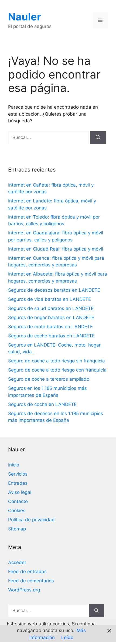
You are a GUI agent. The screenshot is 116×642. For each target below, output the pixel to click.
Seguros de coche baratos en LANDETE (51, 335)
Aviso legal (19, 492)
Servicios (18, 474)
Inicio (13, 465)
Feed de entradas (27, 571)
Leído (67, 637)
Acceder (17, 562)
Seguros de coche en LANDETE (42, 404)
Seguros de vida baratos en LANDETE (49, 299)
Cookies (16, 510)
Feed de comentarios (31, 580)
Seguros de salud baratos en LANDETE (51, 308)
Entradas (18, 483)
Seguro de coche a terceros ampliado (48, 379)
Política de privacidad (31, 519)
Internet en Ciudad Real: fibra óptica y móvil (55, 249)
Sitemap (17, 529)
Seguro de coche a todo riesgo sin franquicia (56, 360)
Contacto (18, 501)
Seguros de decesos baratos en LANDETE (54, 290)
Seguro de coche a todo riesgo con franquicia (57, 370)
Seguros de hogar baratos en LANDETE (51, 317)
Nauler (24, 16)
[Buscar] (98, 137)
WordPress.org (24, 590)
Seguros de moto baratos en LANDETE (50, 326)
